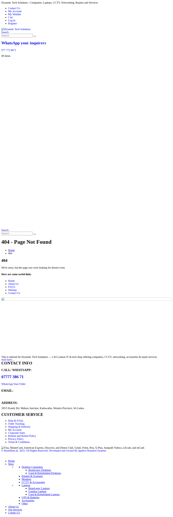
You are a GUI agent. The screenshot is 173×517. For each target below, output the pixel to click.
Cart (10, 17)
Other (25, 503)
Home (11, 280)
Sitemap (12, 290)
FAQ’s (11, 286)
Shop (11, 464)
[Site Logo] (15, 29)
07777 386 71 (12, 377)
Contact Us (14, 8)
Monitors (26, 479)
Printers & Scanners (32, 476)
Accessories (28, 500)
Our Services (15, 509)
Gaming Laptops (37, 491)
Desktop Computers (32, 467)
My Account (14, 11)
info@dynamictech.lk (12, 396)
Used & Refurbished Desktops (44, 473)
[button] (5, 32)
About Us (13, 283)
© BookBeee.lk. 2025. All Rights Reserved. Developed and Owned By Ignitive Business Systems (53, 450)
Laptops (26, 485)
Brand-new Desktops (39, 470)
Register (12, 23)
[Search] (34, 36)
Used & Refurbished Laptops (44, 494)
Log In (11, 20)
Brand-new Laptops (39, 488)
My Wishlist (14, 14)
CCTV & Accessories (33, 482)
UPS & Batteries (30, 497)
